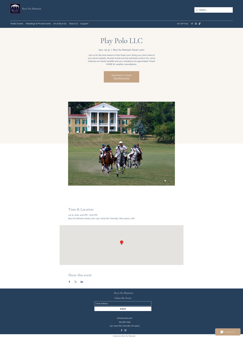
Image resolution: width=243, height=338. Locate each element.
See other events (121, 78)
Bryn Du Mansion (31, 8)
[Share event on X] (75, 282)
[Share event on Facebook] (69, 282)
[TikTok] (199, 23)
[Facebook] (192, 23)
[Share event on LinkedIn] (82, 282)
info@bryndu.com (124, 318)
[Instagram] (196, 23)
